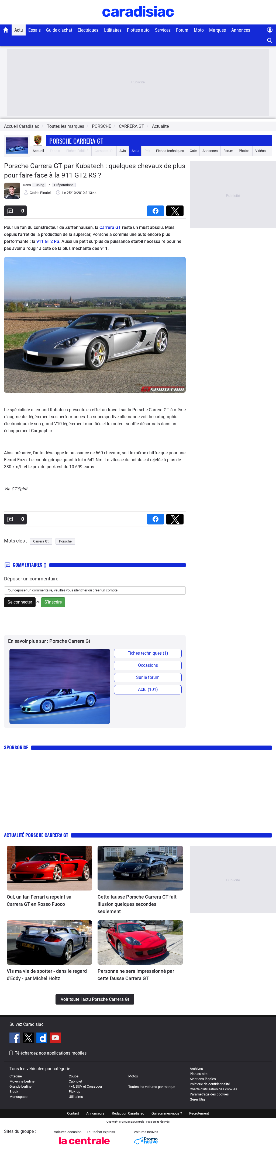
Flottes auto (138, 30)
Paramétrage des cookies (209, 1094)
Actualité (160, 126)
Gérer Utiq (197, 1099)
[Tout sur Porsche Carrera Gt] (17, 152)
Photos (244, 151)
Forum (182, 30)
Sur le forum (148, 677)
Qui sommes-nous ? (166, 1113)
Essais (34, 30)
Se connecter (20, 602)
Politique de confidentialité (210, 1084)
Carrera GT (110, 227)
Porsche (65, 541)
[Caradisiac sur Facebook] (15, 1039)
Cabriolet (75, 1081)
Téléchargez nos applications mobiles (51, 1053)
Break (13, 1092)
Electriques (88, 30)
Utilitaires (113, 30)
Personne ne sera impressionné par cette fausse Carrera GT (136, 974)
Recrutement (199, 1113)
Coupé (73, 1076)
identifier (80, 590)
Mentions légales (203, 1079)
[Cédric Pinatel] (12, 198)
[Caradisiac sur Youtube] (55, 1039)
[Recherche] (270, 40)
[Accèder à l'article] (49, 868)
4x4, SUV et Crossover (85, 1086)
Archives (196, 1069)
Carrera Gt (41, 541)
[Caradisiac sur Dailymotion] (42, 1039)
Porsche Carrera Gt (76, 141)
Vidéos (260, 151)
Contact (73, 1113)
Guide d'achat (59, 30)
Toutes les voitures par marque (151, 1087)
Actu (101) (148, 689)
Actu (18, 30)
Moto (199, 30)
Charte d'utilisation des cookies (213, 1089)
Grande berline (20, 1086)
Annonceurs (95, 1113)
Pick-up (74, 1092)
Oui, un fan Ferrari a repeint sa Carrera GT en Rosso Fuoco (39, 900)
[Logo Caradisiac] (138, 22)
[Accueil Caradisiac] (6, 29)
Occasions (148, 665)
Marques (217, 30)
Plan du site (199, 1074)
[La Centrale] (84, 1146)
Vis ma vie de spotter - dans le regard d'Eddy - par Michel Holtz (47, 974)
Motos (133, 1076)
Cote (193, 151)
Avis (122, 151)
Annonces (240, 30)
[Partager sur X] (176, 209)
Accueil (38, 151)
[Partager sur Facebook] (156, 209)
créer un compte (105, 590)
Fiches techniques (170, 151)
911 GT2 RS (47, 241)
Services (163, 30)
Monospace (18, 1097)
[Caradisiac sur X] (29, 1039)
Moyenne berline (21, 1081)
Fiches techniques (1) (147, 653)
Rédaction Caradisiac (128, 1113)
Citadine (15, 1076)
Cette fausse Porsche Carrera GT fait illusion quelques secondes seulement (137, 904)
